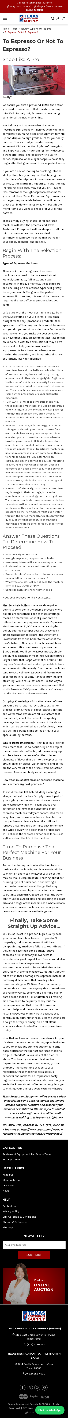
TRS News (8, 1185)
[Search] (52, 18)
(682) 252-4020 (35, 1373)
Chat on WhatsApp (49, 1410)
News (6, 1190)
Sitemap (8, 1227)
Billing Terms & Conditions (19, 1216)
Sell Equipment (12, 1159)
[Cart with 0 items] (63, 18)
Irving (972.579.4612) (20, 6)
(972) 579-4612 (35, 1344)
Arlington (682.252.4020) (49, 6)
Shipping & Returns (15, 1222)
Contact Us (9, 1206)
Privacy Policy (11, 1211)
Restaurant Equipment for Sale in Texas (27, 1154)
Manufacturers (12, 1180)
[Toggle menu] (5, 18)
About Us (8, 1174)
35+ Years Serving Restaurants (34, 2)
